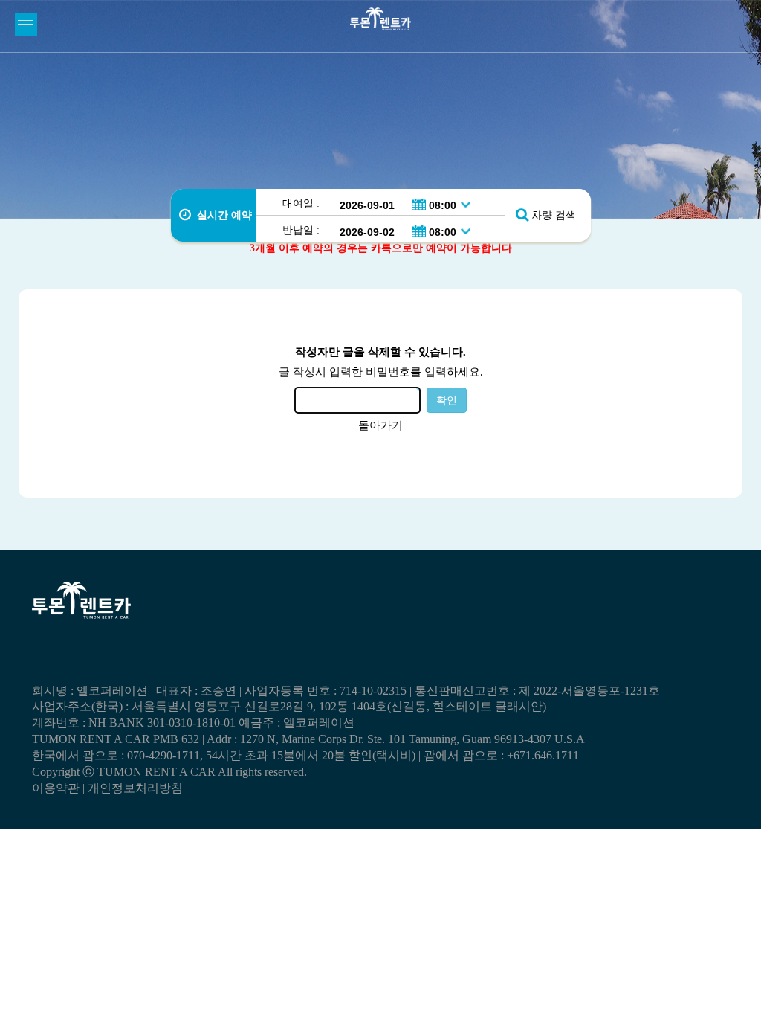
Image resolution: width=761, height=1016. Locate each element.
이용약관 (56, 788)
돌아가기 (380, 425)
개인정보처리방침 (135, 788)
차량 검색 (553, 215)
